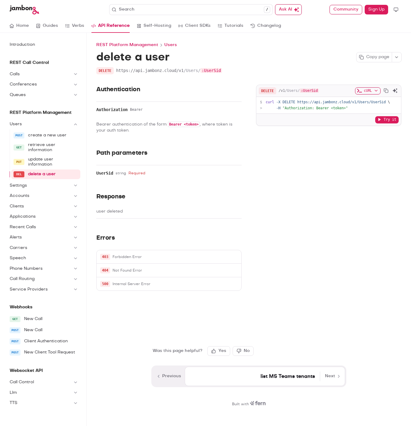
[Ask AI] (395, 90)
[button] (169, 257)
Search (193, 9)
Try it (390, 119)
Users (170, 45)
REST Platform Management (127, 45)
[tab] (19, 26)
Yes (222, 351)
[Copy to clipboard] (386, 90)
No (247, 351)
